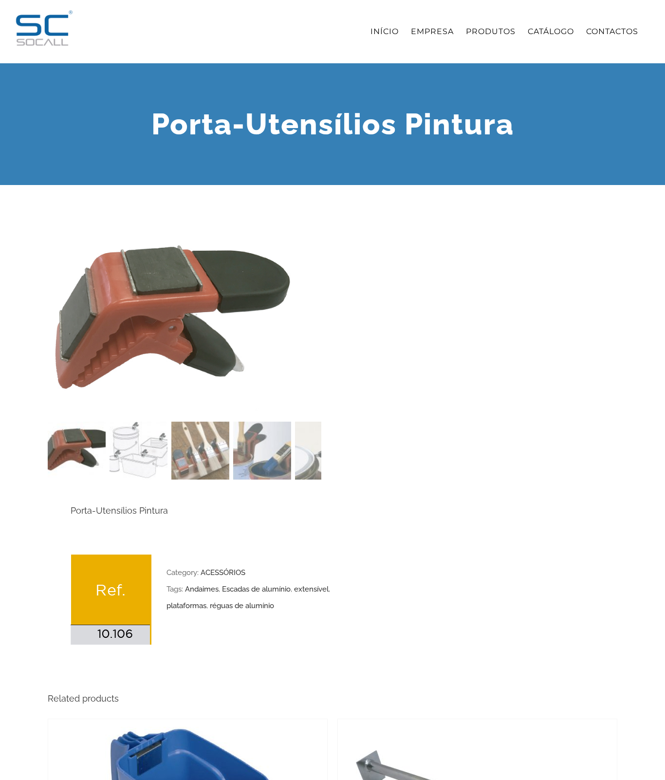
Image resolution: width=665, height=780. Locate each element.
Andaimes (202, 589)
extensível (311, 589)
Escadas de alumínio (256, 589)
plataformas (186, 605)
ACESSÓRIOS (223, 572)
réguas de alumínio (242, 605)
